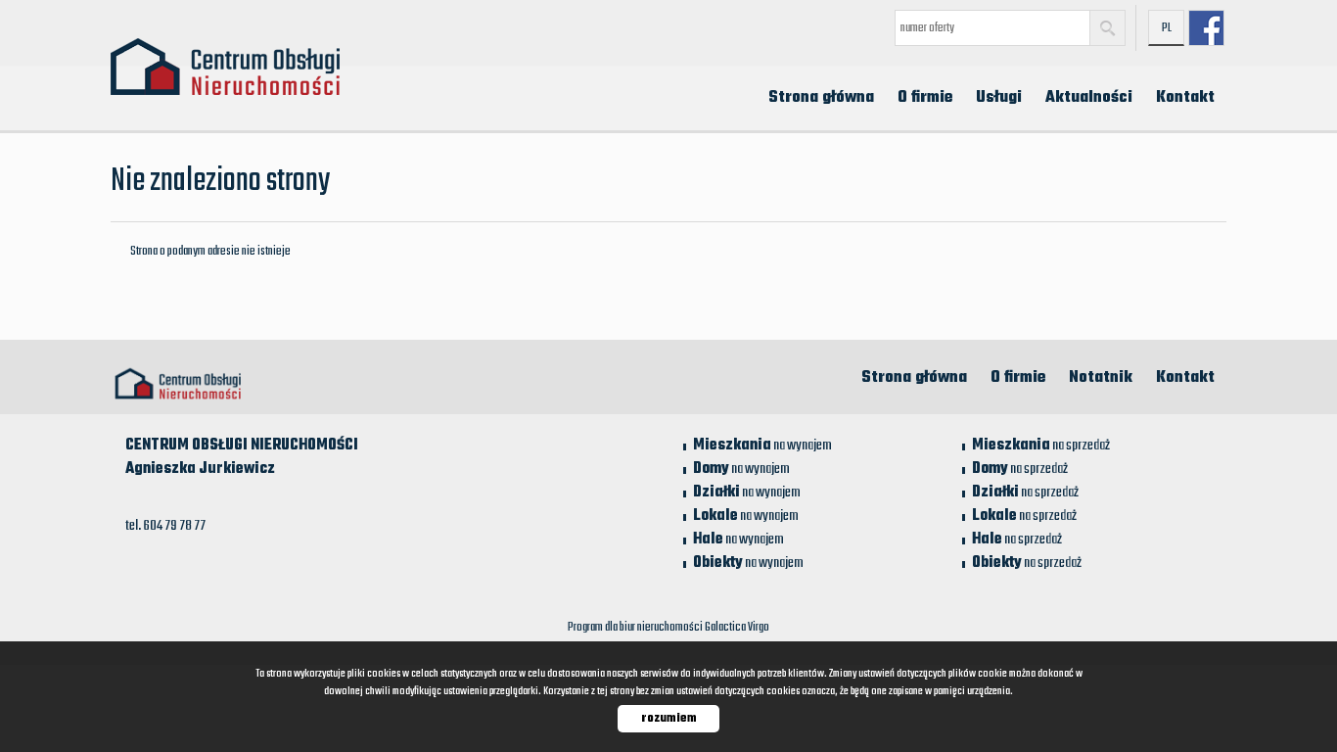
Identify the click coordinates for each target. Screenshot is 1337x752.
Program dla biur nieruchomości (636, 627)
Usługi (999, 98)
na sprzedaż (1041, 445)
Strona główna (821, 98)
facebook (1206, 28)
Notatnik (1100, 378)
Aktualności (1088, 98)
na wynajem (762, 445)
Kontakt (1185, 98)
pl (1167, 28)
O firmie (925, 98)
